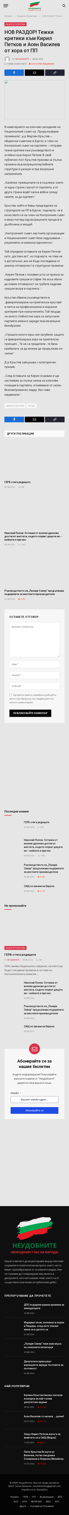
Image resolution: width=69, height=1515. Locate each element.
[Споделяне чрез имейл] (34, 73)
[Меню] (6, 6)
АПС (57, 1501)
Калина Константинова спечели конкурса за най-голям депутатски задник (43, 1399)
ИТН (24, 1501)
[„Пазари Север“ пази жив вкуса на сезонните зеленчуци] (12, 1348)
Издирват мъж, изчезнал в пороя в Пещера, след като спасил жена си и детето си (44, 1326)
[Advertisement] (34, 767)
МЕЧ (48, 1501)
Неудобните (22, 59)
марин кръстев (15, 405)
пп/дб (31, 405)
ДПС (60, 1497)
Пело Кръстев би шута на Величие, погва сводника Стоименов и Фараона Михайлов (44, 1455)
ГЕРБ (25, 1497)
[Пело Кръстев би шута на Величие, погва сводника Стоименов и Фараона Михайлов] (12, 1456)
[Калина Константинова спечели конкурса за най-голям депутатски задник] (12, 1399)
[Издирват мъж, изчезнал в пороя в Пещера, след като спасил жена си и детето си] (12, 1326)
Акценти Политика (15, 24)
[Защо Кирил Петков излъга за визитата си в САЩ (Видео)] (12, 1438)
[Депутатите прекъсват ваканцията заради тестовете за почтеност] (12, 1365)
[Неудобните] (34, 5)
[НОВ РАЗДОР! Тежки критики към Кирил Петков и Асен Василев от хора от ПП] (34, 99)
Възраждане (47, 1497)
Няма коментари (17, 64)
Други (22, 1506)
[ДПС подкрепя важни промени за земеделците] (12, 1309)
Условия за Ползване (42, 1506)
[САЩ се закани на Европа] (12, 890)
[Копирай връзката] (55, 73)
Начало (14, 1497)
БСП (16, 1501)
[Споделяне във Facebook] (14, 73)
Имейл (16, 1093)
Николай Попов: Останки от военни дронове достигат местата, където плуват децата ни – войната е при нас (33, 536)
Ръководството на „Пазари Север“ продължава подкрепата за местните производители (44, 868)
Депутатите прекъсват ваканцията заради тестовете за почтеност (43, 1365)
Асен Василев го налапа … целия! (44, 1416)
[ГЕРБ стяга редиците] (34, 460)
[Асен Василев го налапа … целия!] (12, 1420)
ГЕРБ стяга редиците (17, 482)
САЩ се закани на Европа (39, 886)
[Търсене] (63, 6)
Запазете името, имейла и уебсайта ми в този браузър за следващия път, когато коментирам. (32, 699)
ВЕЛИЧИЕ (36, 1501)
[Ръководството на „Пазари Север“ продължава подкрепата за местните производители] (34, 568)
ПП (34, 1497)
